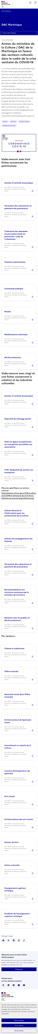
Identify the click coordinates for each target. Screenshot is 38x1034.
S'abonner (19, 969)
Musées (7, 311)
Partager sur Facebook (3, 940)
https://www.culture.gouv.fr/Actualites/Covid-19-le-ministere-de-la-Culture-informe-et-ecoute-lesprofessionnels (18, 496)
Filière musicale (11, 671)
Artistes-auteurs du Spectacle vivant (17, 721)
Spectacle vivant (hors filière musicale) (17, 695)
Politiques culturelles (24, 121)
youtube (24, 985)
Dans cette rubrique (9, 33)
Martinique (13, 121)
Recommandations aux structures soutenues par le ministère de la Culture (16, 592)
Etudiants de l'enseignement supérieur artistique (17, 915)
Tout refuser (19, 1025)
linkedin (8, 985)
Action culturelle (12, 865)
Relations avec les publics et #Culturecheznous (17, 619)
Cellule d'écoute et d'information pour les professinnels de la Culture (16, 513)
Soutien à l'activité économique (18, 182)
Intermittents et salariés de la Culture (17, 746)
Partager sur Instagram (19, 940)
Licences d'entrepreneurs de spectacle (17, 772)
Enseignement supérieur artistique (15, 889)
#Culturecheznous (12, 357)
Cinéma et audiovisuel (14, 648)
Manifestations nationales (16, 334)
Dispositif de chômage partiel (17, 418)
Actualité (5, 121)
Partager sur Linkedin (13, 940)
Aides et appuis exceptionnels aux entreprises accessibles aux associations (18, 444)
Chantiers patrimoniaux (15, 262)
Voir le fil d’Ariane (6, 11)
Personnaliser (19, 1031)
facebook (13, 985)
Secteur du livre (11, 842)
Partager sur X (8, 940)
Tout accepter (19, 1020)
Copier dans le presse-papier (24, 940)
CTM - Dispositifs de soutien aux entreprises (18, 471)
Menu (35, 2)
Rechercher (30, 2)
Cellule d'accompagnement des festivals (18, 540)
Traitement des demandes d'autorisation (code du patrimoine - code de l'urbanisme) (16, 235)
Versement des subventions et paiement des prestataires (18, 207)
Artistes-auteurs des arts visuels (18, 819)
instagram (19, 985)
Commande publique (13, 288)
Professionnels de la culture (9, 125)
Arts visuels (9, 796)
